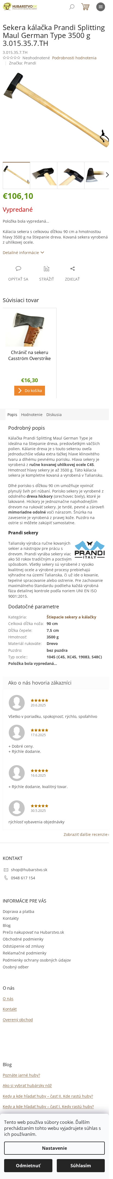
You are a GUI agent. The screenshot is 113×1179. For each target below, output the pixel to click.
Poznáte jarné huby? (21, 1075)
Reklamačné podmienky (24, 953)
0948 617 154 (23, 877)
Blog (7, 925)
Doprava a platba (18, 911)
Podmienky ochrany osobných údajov (37, 960)
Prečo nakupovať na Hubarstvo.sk (33, 932)
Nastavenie (54, 1148)
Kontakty (11, 918)
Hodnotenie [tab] (32, 414)
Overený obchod (18, 1019)
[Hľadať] (71, 6)
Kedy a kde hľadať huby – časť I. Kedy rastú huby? (48, 1106)
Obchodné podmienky (23, 939)
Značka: (22, 63)
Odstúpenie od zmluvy (23, 946)
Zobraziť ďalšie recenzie (86, 834)
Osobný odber (16, 966)
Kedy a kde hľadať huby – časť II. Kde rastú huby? (48, 1096)
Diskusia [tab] (54, 414)
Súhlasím (80, 1166)
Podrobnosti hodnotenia (74, 57)
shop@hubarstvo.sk (29, 869)
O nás (8, 998)
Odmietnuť (28, 1166)
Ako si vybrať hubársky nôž (27, 1085)
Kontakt (10, 1009)
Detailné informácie (21, 252)
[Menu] (100, 6)
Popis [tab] (12, 414)
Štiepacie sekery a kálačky (71, 617)
